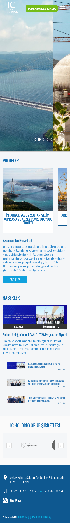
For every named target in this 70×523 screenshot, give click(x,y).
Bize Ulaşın (16, 500)
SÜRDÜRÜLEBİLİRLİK (41, 8)
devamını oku (55, 82)
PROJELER (15, 279)
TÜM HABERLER (49, 326)
